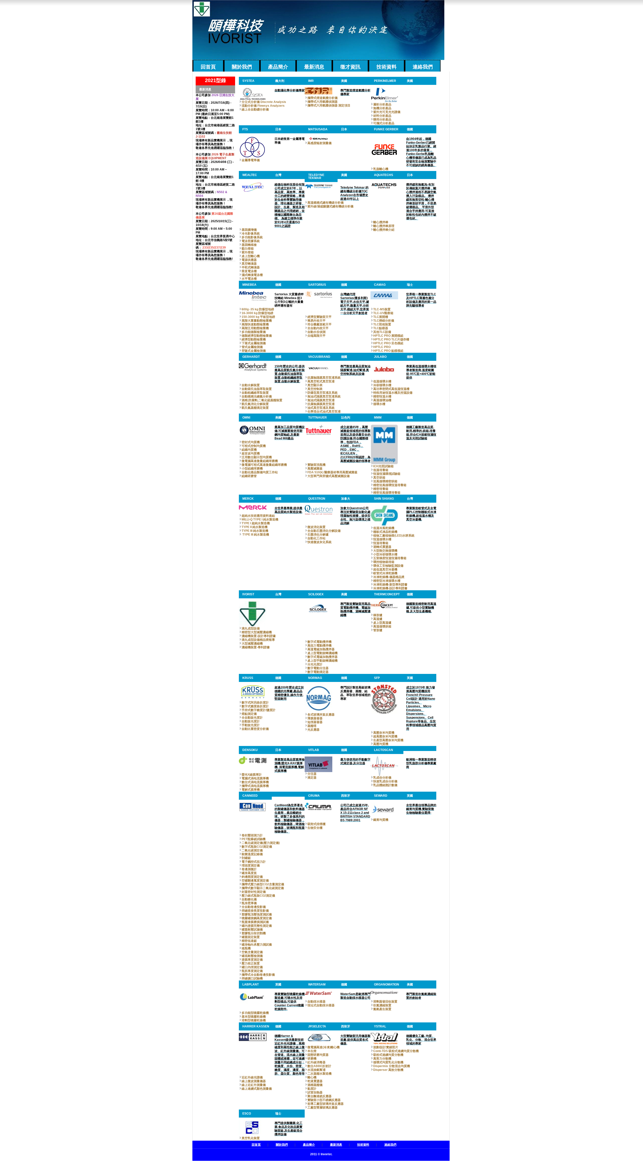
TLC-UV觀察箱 (383, 313)
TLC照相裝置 (382, 324)
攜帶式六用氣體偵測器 (322, 101)
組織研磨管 (249, 476)
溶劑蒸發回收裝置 (385, 1001)
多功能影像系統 (252, 237)
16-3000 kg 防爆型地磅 (257, 313)
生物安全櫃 (315, 828)
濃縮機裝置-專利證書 (256, 647)
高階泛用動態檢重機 (255, 328)
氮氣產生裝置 (382, 1009)
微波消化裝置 (316, 527)
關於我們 (242, 67)
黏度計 (311, 1088)
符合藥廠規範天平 (319, 324)
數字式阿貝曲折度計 (255, 702)
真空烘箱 (379, 477)
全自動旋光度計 (252, 717)
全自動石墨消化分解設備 (324, 531)
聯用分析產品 (382, 119)
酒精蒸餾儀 (315, 1085)
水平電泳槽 (249, 278)
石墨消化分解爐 (318, 534)
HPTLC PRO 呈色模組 (388, 343)
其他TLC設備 (382, 332)
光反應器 (313, 729)
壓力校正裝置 (251, 963)
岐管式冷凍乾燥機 (385, 573)
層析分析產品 (382, 104)
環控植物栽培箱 (383, 562)
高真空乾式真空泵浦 (321, 381)
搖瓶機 (246, 948)
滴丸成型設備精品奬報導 (258, 640)
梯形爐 (377, 615)
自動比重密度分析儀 (255, 729)
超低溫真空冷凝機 (385, 569)
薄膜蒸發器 (315, 718)
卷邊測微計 (249, 869)
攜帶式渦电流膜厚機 (255, 786)
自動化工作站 (316, 538)
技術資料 (387, 67)
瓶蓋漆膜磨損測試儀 (255, 922)
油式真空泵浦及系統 (321, 408)
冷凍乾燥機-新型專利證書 (390, 584)
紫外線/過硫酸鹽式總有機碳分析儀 (330, 206)
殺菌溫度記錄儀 (252, 854)
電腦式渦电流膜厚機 (255, 778)
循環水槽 (379, 404)
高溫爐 (377, 619)
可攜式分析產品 (383, 123)
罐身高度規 (249, 873)
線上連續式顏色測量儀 (257, 1088)
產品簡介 (278, 67)
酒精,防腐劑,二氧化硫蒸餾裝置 (262, 400)
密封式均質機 (251, 442)
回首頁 (208, 67)
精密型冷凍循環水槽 (386, 581)
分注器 (311, 774)
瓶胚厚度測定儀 (252, 971)
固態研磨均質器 (318, 1055)
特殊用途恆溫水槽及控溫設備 (392, 392)
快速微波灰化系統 (319, 542)
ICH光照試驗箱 (383, 466)
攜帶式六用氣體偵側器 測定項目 (328, 105)
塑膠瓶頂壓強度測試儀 (257, 914)
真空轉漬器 (249, 263)
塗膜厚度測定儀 (252, 959)
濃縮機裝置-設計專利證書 (259, 636)
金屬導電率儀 (251, 160)
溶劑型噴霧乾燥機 (254, 1020)
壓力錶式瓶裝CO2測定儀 (258, 895)
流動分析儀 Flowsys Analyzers (263, 105)
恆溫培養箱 (380, 543)
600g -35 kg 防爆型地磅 (258, 309)
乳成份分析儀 (382, 777)
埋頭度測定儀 (251, 865)
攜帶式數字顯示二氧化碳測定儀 (263, 888)
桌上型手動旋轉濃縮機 (322, 660)
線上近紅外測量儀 (254, 1085)
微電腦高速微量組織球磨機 (260, 461)
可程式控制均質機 (254, 446)
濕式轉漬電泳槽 (252, 275)
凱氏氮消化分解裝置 (255, 404)
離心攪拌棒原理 (383, 226)
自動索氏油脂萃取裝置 (257, 389)
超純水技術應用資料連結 (258, 515)
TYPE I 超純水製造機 (256, 523)
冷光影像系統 (251, 233)
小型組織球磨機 (252, 468)
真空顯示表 (315, 385)
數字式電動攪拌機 (319, 642)
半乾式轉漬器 (251, 267)
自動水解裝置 (251, 385)
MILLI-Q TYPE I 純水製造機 (260, 519)
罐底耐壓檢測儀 (252, 956)
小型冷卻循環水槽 (385, 554)
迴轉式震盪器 (382, 547)
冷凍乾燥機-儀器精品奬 (388, 577)
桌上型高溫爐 (382, 622)
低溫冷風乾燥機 (383, 528)
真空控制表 (315, 389)
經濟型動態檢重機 (254, 339)
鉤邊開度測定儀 (252, 877)
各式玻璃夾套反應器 (321, 714)
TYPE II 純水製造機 (254, 527)
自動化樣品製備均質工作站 (260, 472)
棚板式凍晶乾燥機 (385, 532)
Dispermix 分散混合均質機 (391, 1066)
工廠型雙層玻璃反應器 (322, 1107)
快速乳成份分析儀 (385, 781)
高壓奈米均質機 (383, 732)
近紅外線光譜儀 (252, 1077)
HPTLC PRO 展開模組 (388, 335)
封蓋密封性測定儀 (254, 892)
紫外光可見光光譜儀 (386, 112)
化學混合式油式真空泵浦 (324, 411)
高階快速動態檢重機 (255, 324)
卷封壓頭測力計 (252, 835)
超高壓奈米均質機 (385, 736)
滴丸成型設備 (251, 628)
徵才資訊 (350, 67)
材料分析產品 (382, 116)
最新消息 (314, 67)
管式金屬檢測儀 (252, 347)
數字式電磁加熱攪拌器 (322, 657)
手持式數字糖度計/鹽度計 (259, 710)
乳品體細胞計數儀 (385, 785)
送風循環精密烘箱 (385, 481)
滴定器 (311, 777)
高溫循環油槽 (382, 400)
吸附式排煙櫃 (316, 824)
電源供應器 (249, 260)
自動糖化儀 (249, 899)
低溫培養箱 (380, 470)
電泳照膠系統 (251, 241)
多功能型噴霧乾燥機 (255, 1013)
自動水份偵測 (316, 332)
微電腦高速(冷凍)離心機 (323, 1047)
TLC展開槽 (380, 317)
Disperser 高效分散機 (388, 1070)
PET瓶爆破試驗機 (253, 839)
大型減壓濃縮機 (252, 643)
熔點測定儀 (249, 714)
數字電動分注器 (318, 668)
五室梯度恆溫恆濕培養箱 (389, 558)
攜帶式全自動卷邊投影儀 (258, 974)
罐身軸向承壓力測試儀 (257, 944)
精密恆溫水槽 (382, 396)
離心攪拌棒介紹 (383, 229)
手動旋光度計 (251, 725)
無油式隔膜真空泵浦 (321, 400)
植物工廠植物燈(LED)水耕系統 (393, 535)
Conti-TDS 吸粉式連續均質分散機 (396, 1051)
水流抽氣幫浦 (316, 1070)
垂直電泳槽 (249, 271)
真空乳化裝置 (251, 1138)
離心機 (311, 1077)
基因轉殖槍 (249, 245)
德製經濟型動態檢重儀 (257, 335)
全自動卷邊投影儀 (254, 907)
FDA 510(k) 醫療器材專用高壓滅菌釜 (332, 472)
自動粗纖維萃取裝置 (255, 392)
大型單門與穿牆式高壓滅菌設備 (328, 476)
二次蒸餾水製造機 (319, 1073)
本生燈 (311, 1051)
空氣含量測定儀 (252, 952)
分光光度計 (315, 664)
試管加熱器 (315, 1092)
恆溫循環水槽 (382, 539)
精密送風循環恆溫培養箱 (389, 485)
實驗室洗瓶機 (316, 465)
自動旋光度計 (251, 721)
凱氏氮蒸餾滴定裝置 (255, 408)
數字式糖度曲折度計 (255, 706)
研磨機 (311, 1058)
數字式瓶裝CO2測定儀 (257, 846)
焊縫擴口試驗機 (252, 978)
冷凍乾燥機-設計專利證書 (390, 588)
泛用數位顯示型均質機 (257, 457)
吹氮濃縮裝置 (382, 1005)
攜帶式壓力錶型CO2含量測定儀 (263, 884)
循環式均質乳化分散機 (388, 1062)
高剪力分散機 (382, 1058)
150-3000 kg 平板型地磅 (258, 317)
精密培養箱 (380, 489)
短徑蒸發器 (315, 722)
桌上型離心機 (251, 256)
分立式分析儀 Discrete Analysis (264, 102)
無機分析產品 (382, 108)
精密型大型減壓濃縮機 (257, 632)
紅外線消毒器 (316, 1062)
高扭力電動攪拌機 (319, 645)
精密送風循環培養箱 (386, 492)
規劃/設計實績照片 (385, 1047)
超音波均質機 (251, 453)
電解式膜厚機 (251, 789)
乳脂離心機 (380, 169)
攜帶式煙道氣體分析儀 (322, 98)
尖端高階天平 (316, 335)
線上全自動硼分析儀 (255, 109)
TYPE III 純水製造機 (255, 531)
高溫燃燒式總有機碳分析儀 (325, 202)
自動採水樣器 (316, 1001)
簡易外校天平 (316, 320)
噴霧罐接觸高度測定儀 (257, 918)
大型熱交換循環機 (385, 550)
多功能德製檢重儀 (254, 332)
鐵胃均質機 (380, 820)
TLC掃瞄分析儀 (383, 320)
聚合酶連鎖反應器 (319, 1096)
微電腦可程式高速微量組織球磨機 (264, 465)
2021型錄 (215, 80)
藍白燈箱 (248, 248)
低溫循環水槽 (382, 381)
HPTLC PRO (382, 347)
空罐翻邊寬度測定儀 (255, 880)
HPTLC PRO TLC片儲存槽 (391, 339)
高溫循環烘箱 (382, 626)
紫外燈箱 (248, 252)
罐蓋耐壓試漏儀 (252, 929)
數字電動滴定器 (318, 672)
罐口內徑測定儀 (252, 967)
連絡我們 (423, 67)
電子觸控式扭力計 (254, 861)
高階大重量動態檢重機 (257, 320)
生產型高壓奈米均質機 (388, 740)
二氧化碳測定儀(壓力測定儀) (261, 843)
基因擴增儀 (249, 229)
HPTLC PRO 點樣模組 (388, 351)
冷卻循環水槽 (382, 385)
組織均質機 (249, 449)
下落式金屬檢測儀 (254, 343)
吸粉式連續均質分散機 (388, 1055)
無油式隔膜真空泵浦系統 (324, 396)
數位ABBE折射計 (319, 1066)
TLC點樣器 (380, 328)
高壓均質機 (380, 744)
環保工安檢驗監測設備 (388, 565)
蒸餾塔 (311, 726)
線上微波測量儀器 (254, 1081)
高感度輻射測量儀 (319, 143)
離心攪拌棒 (380, 222)
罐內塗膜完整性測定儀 (257, 925)
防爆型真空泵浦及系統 (322, 392)
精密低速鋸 (249, 941)
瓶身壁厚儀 (249, 903)
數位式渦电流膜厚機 (255, 782)
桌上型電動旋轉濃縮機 (322, 653)
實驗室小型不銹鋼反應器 (324, 1100)
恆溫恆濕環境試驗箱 (386, 474)
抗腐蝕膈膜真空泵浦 (321, 404)
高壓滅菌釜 (315, 468)
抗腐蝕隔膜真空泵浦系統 (324, 377)
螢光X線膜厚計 (252, 774)
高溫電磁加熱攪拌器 (321, 649)
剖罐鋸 (246, 858)
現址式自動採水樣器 (321, 1005)
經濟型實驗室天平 (319, 317)
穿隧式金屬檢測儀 (254, 351)
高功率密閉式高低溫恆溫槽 (391, 389)
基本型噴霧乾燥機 (254, 1016)
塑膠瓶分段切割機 (254, 933)
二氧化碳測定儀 (252, 850)
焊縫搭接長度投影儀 (255, 910)
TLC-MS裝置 (382, 309)
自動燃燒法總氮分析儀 (257, 396)
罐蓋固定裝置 (251, 937)
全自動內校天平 (318, 328)
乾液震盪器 (315, 1081)
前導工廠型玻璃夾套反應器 (325, 1104)
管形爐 (377, 630)
